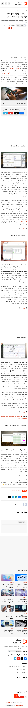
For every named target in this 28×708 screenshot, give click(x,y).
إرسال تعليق (21, 522)
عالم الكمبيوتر (9, 703)
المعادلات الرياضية (14, 69)
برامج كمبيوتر (11, 598)
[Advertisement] (14, 44)
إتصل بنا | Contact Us (20, 670)
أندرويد (25, 222)
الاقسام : (25, 651)
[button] (19, 497)
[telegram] (5, 113)
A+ (11, 28)
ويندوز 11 (25, 598)
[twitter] (16, 113)
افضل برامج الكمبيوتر (14, 11)
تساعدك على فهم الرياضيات (7, 73)
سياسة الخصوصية (21, 672)
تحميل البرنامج (23, 228)
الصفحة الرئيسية (23, 11)
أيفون (21, 222)
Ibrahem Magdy (19, 706)
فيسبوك (25, 582)
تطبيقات (12, 582)
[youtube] (10, 113)
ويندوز (25, 628)
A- (9, 28)
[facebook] (21, 113)
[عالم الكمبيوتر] (21, 3)
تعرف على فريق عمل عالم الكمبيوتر (17, 667)
